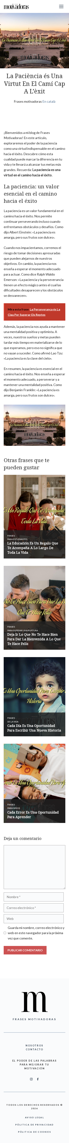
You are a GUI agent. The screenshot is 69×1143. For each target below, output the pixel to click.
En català (48, 101)
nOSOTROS (34, 1045)
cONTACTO (34, 1049)
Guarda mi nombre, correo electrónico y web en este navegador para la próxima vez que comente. (36, 933)
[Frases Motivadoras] (16, 6)
